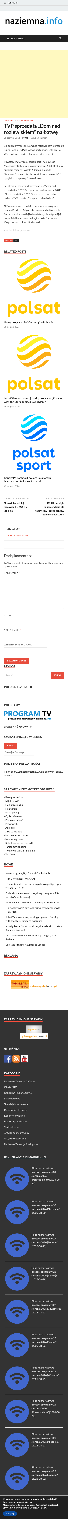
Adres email (12, 630)
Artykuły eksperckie (15, 1138)
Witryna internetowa (18, 644)
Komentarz (12, 573)
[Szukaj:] (34, 675)
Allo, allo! (10, 827)
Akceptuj (10, 1513)
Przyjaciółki (11, 823)
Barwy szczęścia (14, 797)
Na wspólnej (12, 812)
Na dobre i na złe (14, 804)
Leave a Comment (39, 138)
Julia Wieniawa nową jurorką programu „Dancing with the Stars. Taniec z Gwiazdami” (33, 400)
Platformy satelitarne (15, 1121)
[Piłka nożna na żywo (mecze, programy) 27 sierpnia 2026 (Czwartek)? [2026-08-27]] (17, 1322)
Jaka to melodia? (14, 831)
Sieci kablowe (11, 1126)
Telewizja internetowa (16, 1104)
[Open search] (60, 38)
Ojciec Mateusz (13, 816)
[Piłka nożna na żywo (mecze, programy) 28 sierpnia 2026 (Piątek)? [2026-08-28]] (17, 1289)
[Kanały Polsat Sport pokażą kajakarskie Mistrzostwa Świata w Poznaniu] (34, 444)
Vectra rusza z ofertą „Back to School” (26, 944)
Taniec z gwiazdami (15, 846)
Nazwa (9, 615)
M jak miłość (12, 800)
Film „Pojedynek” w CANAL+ (21, 878)
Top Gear (10, 854)
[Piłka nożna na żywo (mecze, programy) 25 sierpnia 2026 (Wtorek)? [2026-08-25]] (17, 1389)
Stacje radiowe (12, 1098)
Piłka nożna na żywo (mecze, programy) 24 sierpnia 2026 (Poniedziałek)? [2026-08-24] (46, 1408)
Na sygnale (11, 808)
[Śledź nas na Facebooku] (8, 1059)
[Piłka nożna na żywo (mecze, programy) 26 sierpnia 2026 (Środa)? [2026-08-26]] (17, 1355)
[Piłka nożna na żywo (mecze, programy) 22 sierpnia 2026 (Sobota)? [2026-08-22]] (17, 1488)
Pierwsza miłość (14, 819)
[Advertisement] (34, 84)
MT (26, 138)
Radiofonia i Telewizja (15, 1109)
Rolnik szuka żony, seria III (19, 842)
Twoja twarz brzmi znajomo (20, 850)
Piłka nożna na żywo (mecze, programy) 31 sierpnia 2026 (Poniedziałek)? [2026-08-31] (46, 1176)
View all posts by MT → (19, 535)
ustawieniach (39, 1507)
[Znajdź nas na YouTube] (24, 1059)
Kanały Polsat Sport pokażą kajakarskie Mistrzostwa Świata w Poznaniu (28, 479)
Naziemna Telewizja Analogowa (21, 1144)
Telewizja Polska (24, 121)
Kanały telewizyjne (14, 1115)
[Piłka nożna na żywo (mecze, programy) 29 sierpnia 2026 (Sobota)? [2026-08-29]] (17, 1256)
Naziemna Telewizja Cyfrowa (19, 1081)
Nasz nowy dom (14, 839)
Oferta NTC (9, 121)
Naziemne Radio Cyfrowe (18, 1092)
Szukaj (10, 745)
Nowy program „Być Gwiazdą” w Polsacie (28, 322)
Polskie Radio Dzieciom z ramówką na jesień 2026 (32, 902)
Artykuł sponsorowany (16, 1132)
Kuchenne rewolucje (16, 835)
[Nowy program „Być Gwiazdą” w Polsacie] (34, 288)
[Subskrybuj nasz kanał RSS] (16, 1059)
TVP (16, 240)
